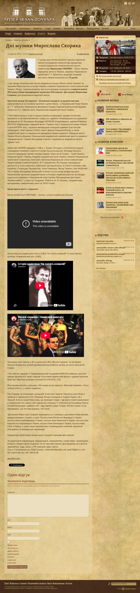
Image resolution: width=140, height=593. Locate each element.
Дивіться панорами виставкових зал (114, 79)
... (108, 250)
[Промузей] (11, 28)
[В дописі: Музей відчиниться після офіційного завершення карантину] (115, 265)
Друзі (49, 583)
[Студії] (48, 28)
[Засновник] (25, 28)
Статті (41, 34)
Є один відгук (83, 54)
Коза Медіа (127, 94)
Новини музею (108, 100)
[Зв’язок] (105, 28)
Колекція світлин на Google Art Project (115, 83)
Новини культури (36, 54)
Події (8, 34)
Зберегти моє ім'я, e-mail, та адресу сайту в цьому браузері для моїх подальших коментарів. (13, 554)
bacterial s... (107, 243)
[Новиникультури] (21, 40)
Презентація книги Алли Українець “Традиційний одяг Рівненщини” (119, 204)
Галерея (23, 583)
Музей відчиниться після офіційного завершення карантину (117, 109)
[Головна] (8, 40)
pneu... (110, 256)
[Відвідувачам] (93, 28)
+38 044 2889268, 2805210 (121, 71)
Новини (18, 34)
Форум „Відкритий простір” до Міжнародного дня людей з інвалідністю (119, 162)
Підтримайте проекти (37, 583)
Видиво (51, 34)
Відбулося (30, 34)
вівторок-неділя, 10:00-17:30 (121, 58)
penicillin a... (107, 263)
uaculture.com (13, 458)
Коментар (11, 492)
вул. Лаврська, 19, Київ (120, 68)
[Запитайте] (69, 28)
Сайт (9, 535)
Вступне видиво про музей (110, 76)
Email (9, 527)
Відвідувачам (59, 583)
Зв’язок (68, 583)
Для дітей (106, 94)
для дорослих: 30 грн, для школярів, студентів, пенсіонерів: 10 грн (120, 63)
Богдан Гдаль (130, 588)
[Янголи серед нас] (115, 54)
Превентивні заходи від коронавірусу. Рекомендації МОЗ (119, 150)
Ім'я (9, 520)
